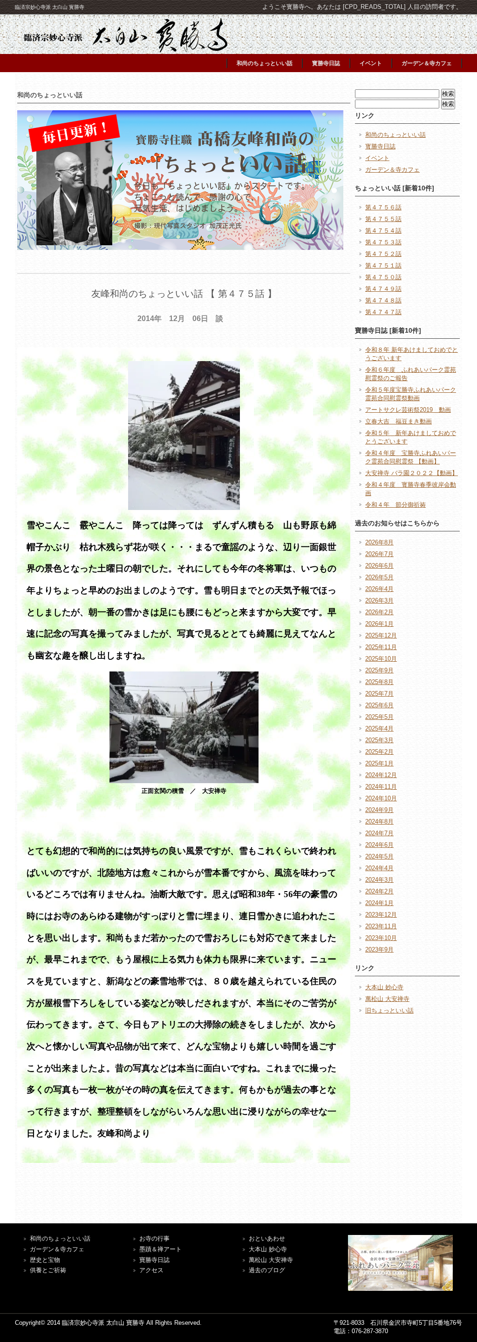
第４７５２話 (383, 253)
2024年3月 (379, 879)
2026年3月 (379, 600)
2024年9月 (379, 809)
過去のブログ (267, 1270)
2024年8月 (379, 821)
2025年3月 (379, 740)
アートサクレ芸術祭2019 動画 (408, 409)
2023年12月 (381, 914)
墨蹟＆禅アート (160, 1249)
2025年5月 (379, 716)
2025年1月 (379, 763)
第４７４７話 (383, 312)
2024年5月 (379, 856)
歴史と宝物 (45, 1259)
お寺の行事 (154, 1238)
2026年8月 (379, 542)
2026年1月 (379, 623)
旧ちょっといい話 (389, 1010)
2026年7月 (379, 553)
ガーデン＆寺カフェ (427, 63)
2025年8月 (379, 681)
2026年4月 (379, 588)
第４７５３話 (383, 242)
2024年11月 (381, 786)
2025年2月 (379, 751)
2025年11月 (381, 647)
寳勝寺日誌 (326, 63)
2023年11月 (381, 926)
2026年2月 (379, 612)
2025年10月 (381, 658)
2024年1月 (379, 902)
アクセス (151, 1270)
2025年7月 (379, 693)
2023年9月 (379, 949)
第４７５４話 (383, 230)
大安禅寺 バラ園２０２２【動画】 (411, 473)
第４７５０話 (383, 277)
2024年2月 (379, 891)
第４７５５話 (383, 218)
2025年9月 (379, 670)
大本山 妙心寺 (384, 987)
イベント (371, 63)
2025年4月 (379, 728)
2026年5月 (379, 577)
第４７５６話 (383, 207)
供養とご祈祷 (48, 1270)
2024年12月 (381, 775)
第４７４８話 (383, 300)
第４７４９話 (383, 288)
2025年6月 (379, 705)
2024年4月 (379, 868)
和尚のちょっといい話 (265, 63)
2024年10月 (381, 798)
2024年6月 (379, 844)
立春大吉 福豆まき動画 (398, 421)
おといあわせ (267, 1238)
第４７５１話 (383, 265)
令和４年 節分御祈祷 (395, 504)
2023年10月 (381, 937)
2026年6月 (379, 565)
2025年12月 (381, 635)
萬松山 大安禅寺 (387, 998)
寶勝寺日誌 (154, 1259)
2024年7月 (379, 833)
